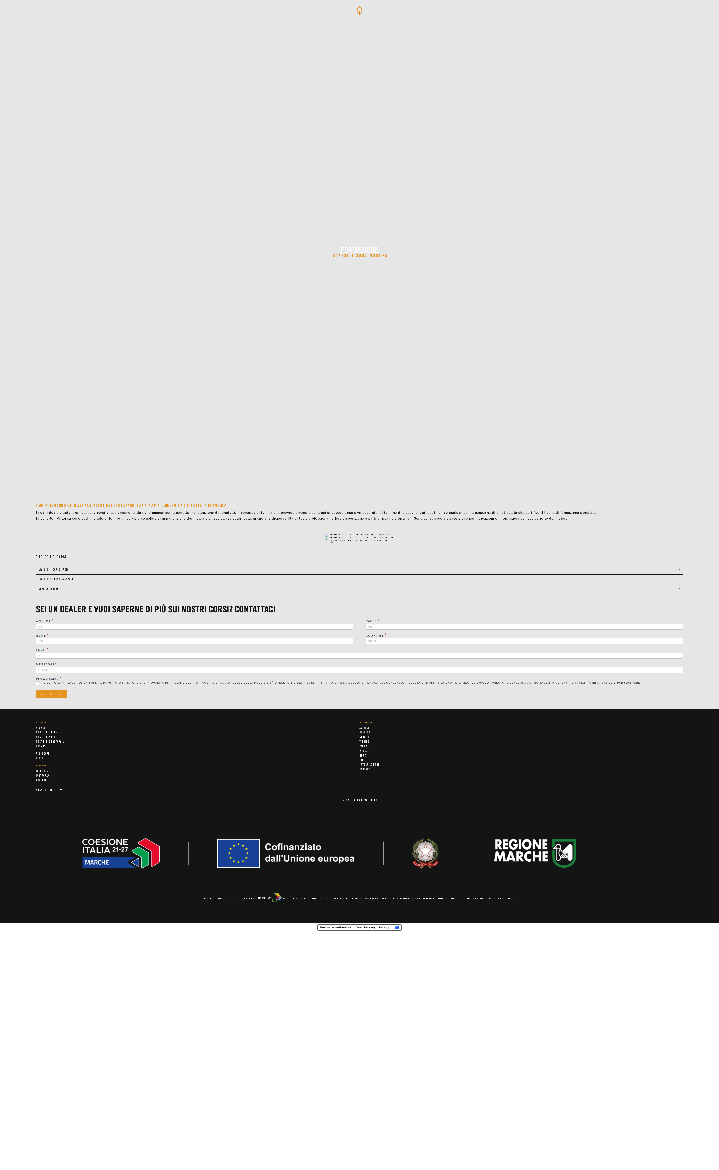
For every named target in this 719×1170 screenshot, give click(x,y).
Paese (373, 621)
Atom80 (40, 728)
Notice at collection (335, 927)
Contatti (365, 769)
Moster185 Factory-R (50, 741)
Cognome (376, 635)
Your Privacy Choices (372, 927)
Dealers (365, 732)
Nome (42, 635)
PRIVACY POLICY (245, 898)
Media (363, 751)
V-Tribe (364, 741)
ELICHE (40, 758)
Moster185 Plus (46, 732)
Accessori (42, 753)
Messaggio (46, 664)
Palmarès (366, 746)
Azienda (44, 621)
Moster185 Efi (45, 737)
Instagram (43, 775)
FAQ (362, 760)
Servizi (364, 737)
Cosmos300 (43, 746)
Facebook (42, 771)
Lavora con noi (369, 764)
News (363, 755)
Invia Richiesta (51, 694)
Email (42, 650)
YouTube (41, 780)
